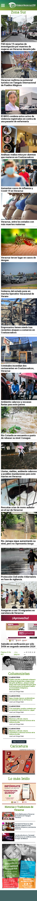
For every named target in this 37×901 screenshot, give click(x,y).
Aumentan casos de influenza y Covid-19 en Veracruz (17, 189)
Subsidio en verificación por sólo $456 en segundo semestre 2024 (18, 645)
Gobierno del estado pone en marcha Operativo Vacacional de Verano (17, 294)
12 (34, 652)
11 (32, 652)
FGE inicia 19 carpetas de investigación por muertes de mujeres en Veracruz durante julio (18, 46)
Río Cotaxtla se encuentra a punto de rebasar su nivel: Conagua (18, 436)
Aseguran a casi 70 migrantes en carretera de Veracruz (18, 611)
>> (24, 654)
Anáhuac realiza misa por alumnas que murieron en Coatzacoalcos (18, 156)
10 (30, 652)
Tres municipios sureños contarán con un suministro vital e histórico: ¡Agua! (22, 709)
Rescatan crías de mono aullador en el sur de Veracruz (18, 508)
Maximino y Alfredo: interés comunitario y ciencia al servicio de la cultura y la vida (22, 720)
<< (24, 652)
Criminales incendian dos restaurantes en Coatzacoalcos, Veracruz (17, 368)
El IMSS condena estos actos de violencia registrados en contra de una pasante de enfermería (18, 119)
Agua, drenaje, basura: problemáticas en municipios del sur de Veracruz (22, 699)
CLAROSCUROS (14, 677)
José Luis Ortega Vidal (16, 691)
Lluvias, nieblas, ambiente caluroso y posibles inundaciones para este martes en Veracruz (19, 474)
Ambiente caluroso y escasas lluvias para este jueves (16, 403)
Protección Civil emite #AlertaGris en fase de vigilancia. (18, 578)
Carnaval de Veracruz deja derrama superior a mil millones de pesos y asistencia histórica (25, 826)
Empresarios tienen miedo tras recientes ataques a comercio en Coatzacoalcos (18, 330)
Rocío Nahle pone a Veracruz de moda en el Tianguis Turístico (24, 815)
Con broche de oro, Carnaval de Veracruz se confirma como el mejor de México (25, 836)
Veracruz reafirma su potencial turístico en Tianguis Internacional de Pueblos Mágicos (18, 83)
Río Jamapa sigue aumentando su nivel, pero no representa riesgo (18, 542)
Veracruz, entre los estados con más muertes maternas (17, 223)
